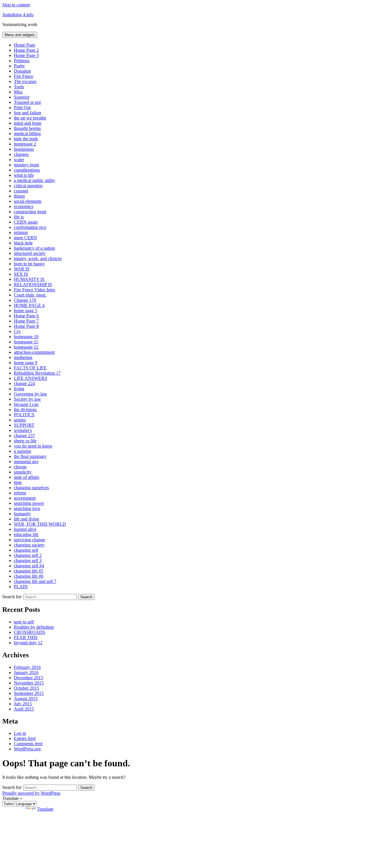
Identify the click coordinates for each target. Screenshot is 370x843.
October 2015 (26, 688)
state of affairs (26, 477)
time (18, 482)
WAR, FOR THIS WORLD (40, 524)
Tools (19, 86)
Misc (18, 91)
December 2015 (28, 677)
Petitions (21, 60)
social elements (27, 201)
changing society (29, 544)
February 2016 (27, 667)
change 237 (24, 435)
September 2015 (29, 693)
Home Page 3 (26, 55)
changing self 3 (28, 560)
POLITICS (24, 414)
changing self (26, 550)
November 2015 (29, 682)
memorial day (26, 461)
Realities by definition (34, 627)
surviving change (29, 539)
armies (20, 419)
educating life (26, 534)
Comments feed (28, 743)
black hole (23, 242)
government (25, 498)
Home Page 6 (26, 315)
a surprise (22, 451)
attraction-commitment (34, 352)
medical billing (27, 133)
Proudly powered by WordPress (31, 793)
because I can (26, 404)
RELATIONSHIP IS (33, 284)
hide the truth (26, 138)
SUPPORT (24, 425)
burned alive (25, 529)
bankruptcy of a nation (34, 248)
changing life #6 (28, 576)
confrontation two (30, 227)
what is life (24, 175)
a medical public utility (34, 180)
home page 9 (25, 362)
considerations (27, 170)
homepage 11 (26, 341)
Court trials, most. (30, 294)
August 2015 (26, 698)
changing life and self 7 (35, 581)
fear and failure (27, 112)
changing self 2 (28, 555)
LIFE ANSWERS (30, 378)
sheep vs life (25, 440)
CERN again (26, 222)
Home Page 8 (26, 326)
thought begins (27, 128)
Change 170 (25, 300)
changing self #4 (29, 565)
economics (23, 206)
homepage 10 (26, 336)
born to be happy (29, 263)
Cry (17, 331)
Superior (21, 97)
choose (20, 466)
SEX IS (21, 274)
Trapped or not (27, 102)
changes (21, 154)
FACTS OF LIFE (30, 367)
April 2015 (24, 708)
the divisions (25, 409)
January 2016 (26, 672)
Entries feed (25, 738)
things (19, 196)
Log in (20, 733)
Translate (45, 809)
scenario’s (23, 430)
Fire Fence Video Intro (34, 289)
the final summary (30, 456)
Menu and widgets (20, 35)
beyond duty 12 (28, 642)
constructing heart (30, 211)
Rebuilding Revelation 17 (37, 373)
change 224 (24, 383)
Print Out (22, 107)
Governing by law (30, 393)
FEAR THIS (26, 637)
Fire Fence (23, 76)
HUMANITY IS (29, 279)
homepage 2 (25, 143)
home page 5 (25, 310)
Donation (22, 71)
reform (20, 492)
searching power (29, 503)
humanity (22, 513)
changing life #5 (28, 570)
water (19, 159)
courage (21, 190)
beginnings (24, 149)
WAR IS (21, 268)
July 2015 (23, 703)
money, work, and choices (38, 258)
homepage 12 (26, 347)
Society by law (27, 399)
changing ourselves (31, 487)
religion (21, 232)
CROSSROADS (29, 632)
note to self (24, 621)
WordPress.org (27, 748)
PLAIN (21, 586)
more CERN (25, 237)
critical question (28, 185)
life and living (26, 518)
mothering (23, 357)
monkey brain (26, 164)
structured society (30, 253)
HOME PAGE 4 (29, 305)
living (19, 388)
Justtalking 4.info (18, 14)
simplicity (23, 472)
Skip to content (16, 4)
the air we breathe (30, 117)
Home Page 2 (26, 50)
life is (19, 216)
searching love (27, 508)
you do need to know (33, 445)
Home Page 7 (26, 321)
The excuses (25, 81)
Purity (19, 65)
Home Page (24, 45)
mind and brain (27, 123)
